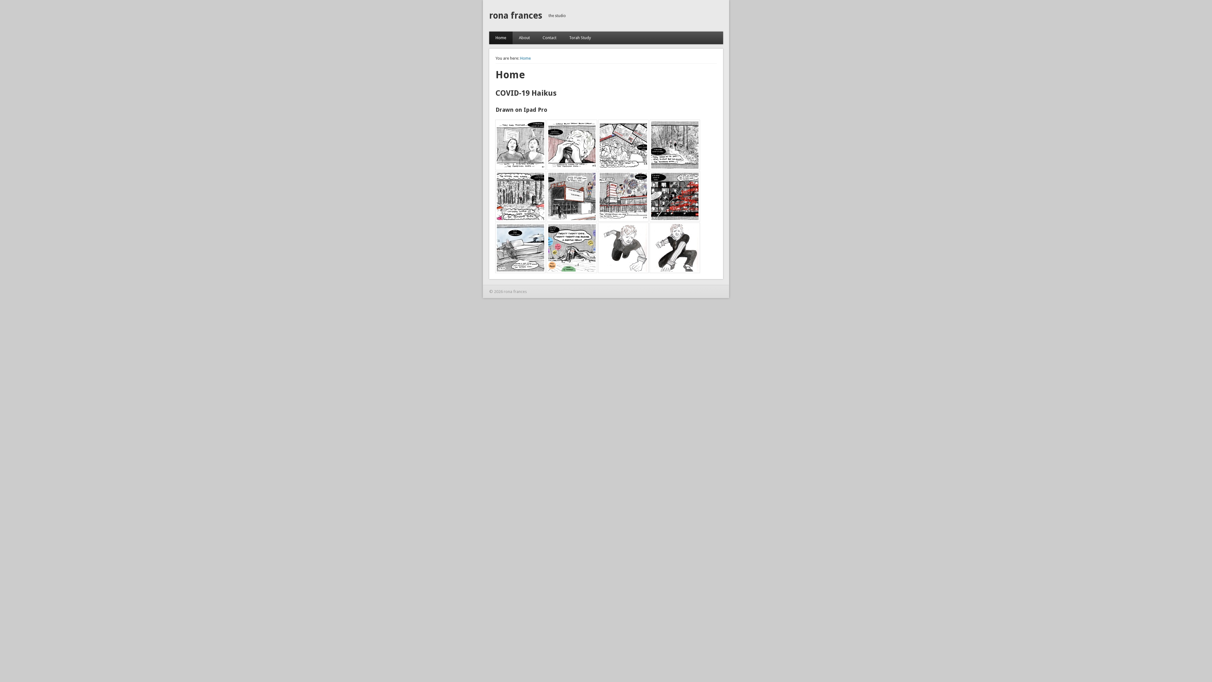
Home (501, 37)
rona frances (515, 15)
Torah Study (580, 37)
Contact (549, 37)
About (524, 37)
